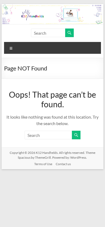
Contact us (63, 164)
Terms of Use (43, 164)
